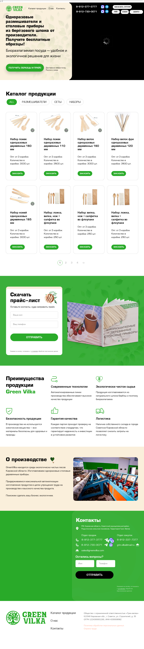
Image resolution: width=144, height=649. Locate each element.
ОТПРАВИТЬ (34, 337)
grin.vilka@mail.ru (125, 545)
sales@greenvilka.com (92, 550)
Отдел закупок (124, 535)
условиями (34, 351)
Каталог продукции (37, 8)
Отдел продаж (88, 535)
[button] (25, 68)
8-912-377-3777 (86, 6)
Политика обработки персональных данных (104, 625)
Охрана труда (90, 628)
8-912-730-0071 (86, 11)
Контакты (60, 8)
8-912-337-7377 (127, 540)
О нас (51, 8)
